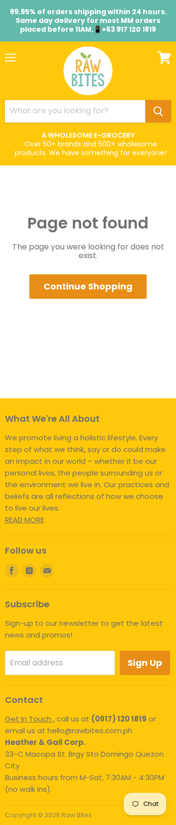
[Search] (158, 111)
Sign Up (145, 663)
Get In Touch (29, 719)
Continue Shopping (88, 286)
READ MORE (24, 520)
